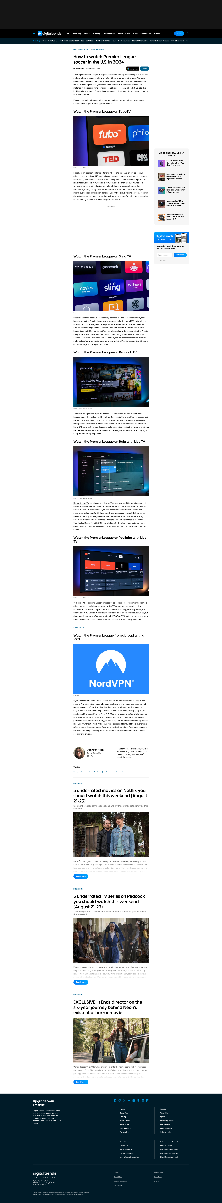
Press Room (158, 1177)
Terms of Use (118, 1185)
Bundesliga (97, 103)
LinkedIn (143, 1100)
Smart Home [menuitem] (145, 34)
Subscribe (180, 255)
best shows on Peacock (87, 430)
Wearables (164, 1113)
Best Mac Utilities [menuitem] (87, 41)
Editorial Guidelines (126, 1153)
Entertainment (125, 1128)
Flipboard (147, 1100)
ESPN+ (99, 523)
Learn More (78, 627)
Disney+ (88, 523)
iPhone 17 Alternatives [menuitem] (140, 41)
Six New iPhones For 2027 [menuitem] (69, 41)
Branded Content (166, 1146)
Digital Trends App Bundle (169, 1157)
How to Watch (93, 772)
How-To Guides (166, 1128)
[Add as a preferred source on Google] (132, 69)
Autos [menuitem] (135, 34)
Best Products (165, 1124)
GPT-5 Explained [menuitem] (177, 41)
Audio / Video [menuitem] (124, 34)
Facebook (115, 1100)
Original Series (165, 1132)
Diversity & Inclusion (120, 1181)
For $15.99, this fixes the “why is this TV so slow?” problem (175, 163)
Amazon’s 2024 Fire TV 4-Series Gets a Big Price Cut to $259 (175, 203)
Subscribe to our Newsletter (170, 1142)
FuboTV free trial (116, 192)
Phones (122, 1109)
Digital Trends (45, 36)
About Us (123, 1142)
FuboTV (76, 172)
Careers (116, 1172)
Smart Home (124, 1124)
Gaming (123, 1117)
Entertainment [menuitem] (109, 34)
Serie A (109, 103)
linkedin (88, 756)
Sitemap (156, 1181)
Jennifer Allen (79, 69)
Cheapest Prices (79, 772)
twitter (92, 756)
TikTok (133, 1100)
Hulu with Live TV (81, 503)
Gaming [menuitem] (96, 34)
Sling (75, 317)
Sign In (179, 33)
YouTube (129, 1100)
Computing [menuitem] (76, 34)
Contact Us (124, 1146)
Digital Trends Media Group (45, 1194)
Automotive (124, 1132)
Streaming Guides (167, 1121)
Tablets (163, 1109)
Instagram (120, 1100)
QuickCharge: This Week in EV (112, 772)
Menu (34, 33)
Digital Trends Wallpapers (169, 1149)
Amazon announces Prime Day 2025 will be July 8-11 (175, 216)
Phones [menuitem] (87, 34)
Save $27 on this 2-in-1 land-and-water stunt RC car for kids (175, 189)
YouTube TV (78, 602)
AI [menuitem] (68, 34)
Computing (124, 1113)
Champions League (82, 103)
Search (188, 33)
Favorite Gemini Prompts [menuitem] (159, 41)
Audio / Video (125, 1121)
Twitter (124, 1100)
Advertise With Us (126, 1149)
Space (162, 1117)
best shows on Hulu (119, 516)
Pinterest (138, 1100)
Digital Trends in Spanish (169, 1153)
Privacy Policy (162, 260)
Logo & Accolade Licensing (129, 1157)
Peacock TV (107, 413)
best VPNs (92, 714)
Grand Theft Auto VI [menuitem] (49, 41)
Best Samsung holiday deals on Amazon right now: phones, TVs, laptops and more (176, 177)
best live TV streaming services (103, 317)
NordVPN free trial (130, 723)
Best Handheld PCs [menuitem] (103, 41)
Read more (81, 876)
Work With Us (118, 1177)
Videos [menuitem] (157, 34)
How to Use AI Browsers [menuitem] (121, 41)
